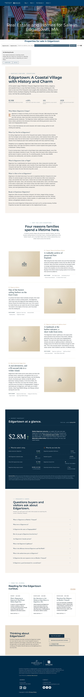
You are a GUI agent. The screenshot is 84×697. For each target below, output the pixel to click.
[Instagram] (47, 687)
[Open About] (50, 3)
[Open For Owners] (43, 3)
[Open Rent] (33, 3)
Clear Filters (7, 62)
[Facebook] (44, 687)
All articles (72, 589)
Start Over (16, 62)
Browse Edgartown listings (59, 640)
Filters (79, 45)
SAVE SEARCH (73, 45)
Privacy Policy (32, 692)
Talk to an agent (56, 636)
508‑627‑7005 (55, 644)
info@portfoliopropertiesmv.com (57, 645)
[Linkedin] (50, 687)
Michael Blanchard (32, 675)
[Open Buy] (27, 3)
